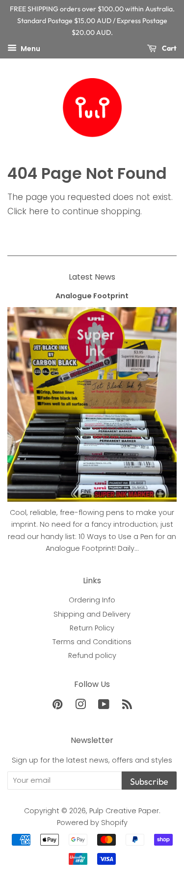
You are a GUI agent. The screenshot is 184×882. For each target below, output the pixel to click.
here (39, 211)
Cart (168, 48)
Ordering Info (92, 600)
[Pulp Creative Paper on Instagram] (80, 706)
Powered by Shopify (92, 822)
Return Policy (92, 628)
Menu (29, 49)
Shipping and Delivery (92, 614)
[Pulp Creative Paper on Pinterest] (57, 706)
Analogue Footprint (92, 296)
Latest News (92, 277)
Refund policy (92, 655)
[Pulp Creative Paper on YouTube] (103, 706)
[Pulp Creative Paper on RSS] (127, 706)
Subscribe (149, 781)
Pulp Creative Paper (124, 811)
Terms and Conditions (92, 642)
